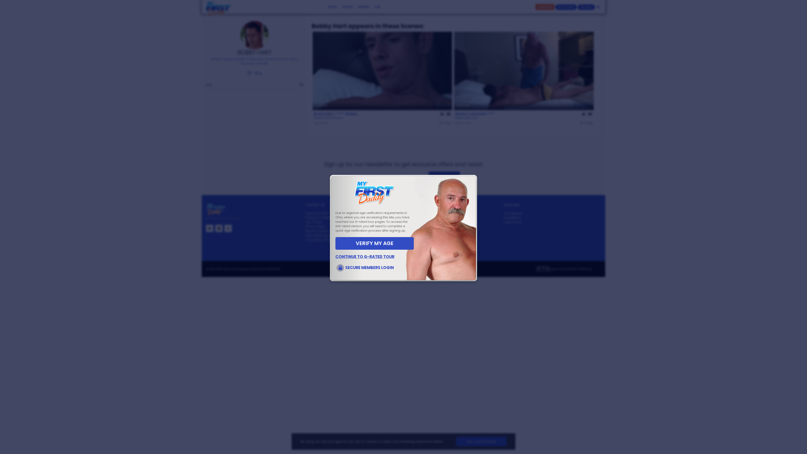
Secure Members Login (369, 268)
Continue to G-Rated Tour (364, 257)
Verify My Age (374, 243)
